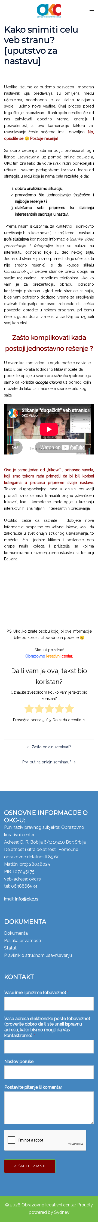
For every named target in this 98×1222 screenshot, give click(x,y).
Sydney (61, 1212)
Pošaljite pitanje (30, 1166)
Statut (10, 948)
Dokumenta (16, 933)
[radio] (28, 709)
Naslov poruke (18, 1061)
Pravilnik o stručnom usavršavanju (38, 955)
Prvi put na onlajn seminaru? (46, 762)
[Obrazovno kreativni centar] (49, 10)
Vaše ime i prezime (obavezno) (36, 992)
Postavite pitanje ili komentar (33, 1087)
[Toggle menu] (92, 10)
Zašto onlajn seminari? (51, 747)
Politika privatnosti (22, 940)
